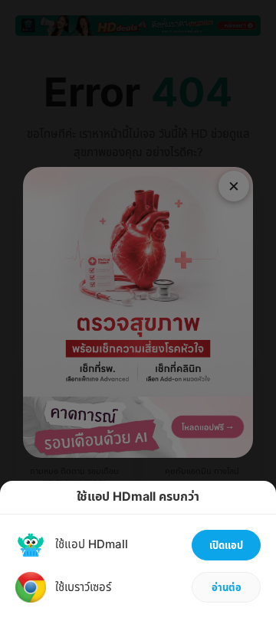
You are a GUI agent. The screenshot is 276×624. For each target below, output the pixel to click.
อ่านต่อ (227, 588)
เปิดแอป (226, 546)
